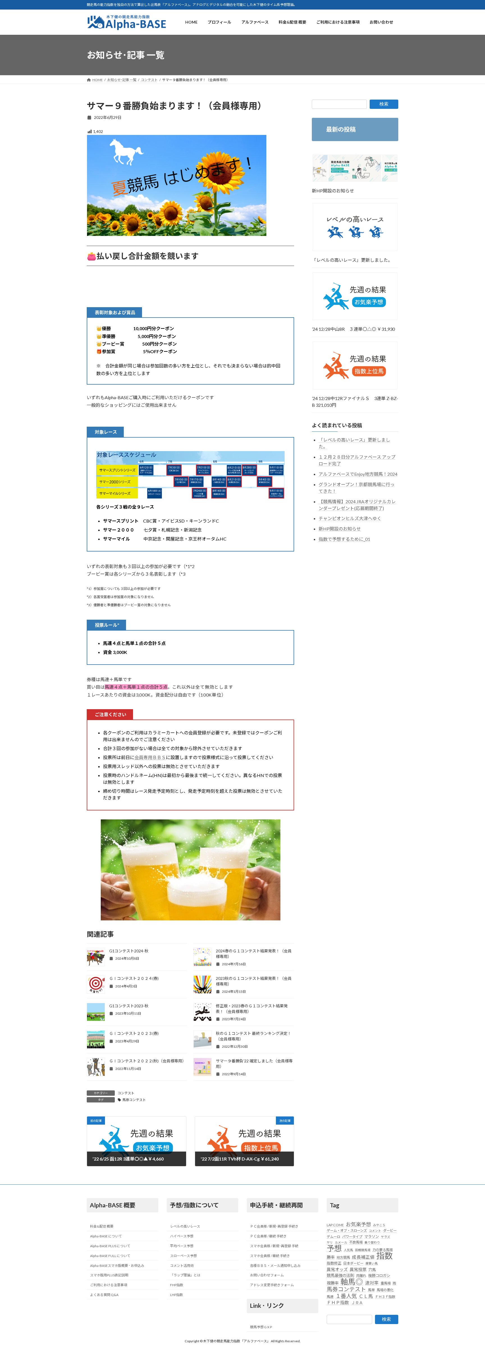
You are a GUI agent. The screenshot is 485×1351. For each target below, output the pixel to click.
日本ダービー (353, 1264)
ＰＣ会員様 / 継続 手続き (268, 1236)
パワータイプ (352, 1237)
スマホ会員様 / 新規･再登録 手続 (274, 1246)
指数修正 (334, 1263)
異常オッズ (337, 1269)
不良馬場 (356, 1242)
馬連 (330, 1297)
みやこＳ (379, 1225)
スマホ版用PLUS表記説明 (109, 1275)
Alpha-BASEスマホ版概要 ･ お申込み (117, 1265)
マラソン (371, 1236)
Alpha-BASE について (106, 1236)
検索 (383, 104)
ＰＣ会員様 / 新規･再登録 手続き (274, 1226)
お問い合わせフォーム (267, 1275)
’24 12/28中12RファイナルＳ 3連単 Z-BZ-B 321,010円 (355, 402)
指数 (384, 1255)
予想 (334, 1248)
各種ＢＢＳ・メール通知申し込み (275, 1265)
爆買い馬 (371, 1263)
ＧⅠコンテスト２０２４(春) (134, 978)
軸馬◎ (351, 1282)
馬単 (371, 1290)
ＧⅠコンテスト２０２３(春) (134, 1033)
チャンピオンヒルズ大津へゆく (350, 518)
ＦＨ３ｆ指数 (385, 1297)
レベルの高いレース (185, 1226)
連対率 (372, 1282)
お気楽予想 (358, 1224)
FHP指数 (176, 1285)
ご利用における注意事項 (108, 1285)
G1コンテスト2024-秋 (128, 950)
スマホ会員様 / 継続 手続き (270, 1256)
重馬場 (386, 1283)
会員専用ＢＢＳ (150, 757)
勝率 (331, 1257)
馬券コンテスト (134, 1100)
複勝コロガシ (379, 1275)
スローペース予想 (183, 1256)
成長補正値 (363, 1257)
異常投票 (358, 1269)
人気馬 (348, 1250)
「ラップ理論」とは (185, 1275)
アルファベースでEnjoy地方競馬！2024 (358, 474)
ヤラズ (385, 1237)
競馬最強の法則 (340, 1275)
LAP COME (335, 1225)
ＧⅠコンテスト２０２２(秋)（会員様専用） (147, 1060)
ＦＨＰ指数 (338, 1302)
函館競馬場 (362, 1250)
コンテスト (126, 1093)
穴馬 (372, 1269)
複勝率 (332, 1283)
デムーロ (333, 1237)
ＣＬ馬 (366, 1296)
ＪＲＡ (357, 1302)
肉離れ (361, 1276)
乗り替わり (372, 1242)
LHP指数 (176, 1295)
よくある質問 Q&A (104, 1295)
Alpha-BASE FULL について (110, 1256)
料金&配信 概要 (101, 1226)
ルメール (341, 1242)
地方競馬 (343, 1257)
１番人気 (346, 1296)
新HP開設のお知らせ (333, 190)
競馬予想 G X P (261, 1327)
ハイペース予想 (181, 1236)
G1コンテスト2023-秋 (128, 1005)
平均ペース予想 (181, 1246)
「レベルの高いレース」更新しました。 (352, 260)
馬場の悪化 (385, 1290)
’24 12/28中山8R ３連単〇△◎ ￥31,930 (353, 329)
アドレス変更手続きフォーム (272, 1285)
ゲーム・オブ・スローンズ (347, 1231)
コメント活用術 (182, 1265)
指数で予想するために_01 (344, 539)
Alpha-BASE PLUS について (110, 1246)
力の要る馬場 (382, 1250)
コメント (375, 1231)
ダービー (390, 1231)
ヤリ (330, 1242)
